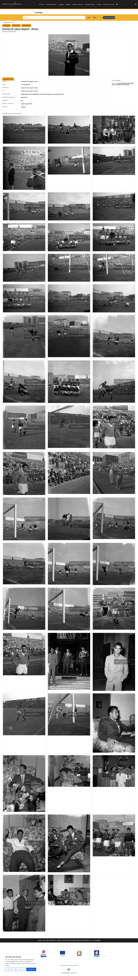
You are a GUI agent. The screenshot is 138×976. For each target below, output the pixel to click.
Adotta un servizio (78, 4)
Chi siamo (41, 4)
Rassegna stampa (90, 4)
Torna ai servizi (16, 25)
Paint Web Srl (74, 973)
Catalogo (60, 4)
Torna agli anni (6, 25)
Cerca (99, 17)
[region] (20, 963)
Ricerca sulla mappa (109, 17)
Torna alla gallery (26, 25)
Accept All (31, 969)
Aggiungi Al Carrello (8, 79)
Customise (10, 969)
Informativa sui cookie (72, 965)
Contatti (99, 4)
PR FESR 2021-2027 (108, 4)
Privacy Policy (63, 965)
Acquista (68, 4)
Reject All (20, 969)
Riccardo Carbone (51, 4)
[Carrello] (135, 4)
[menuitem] (117, 4)
